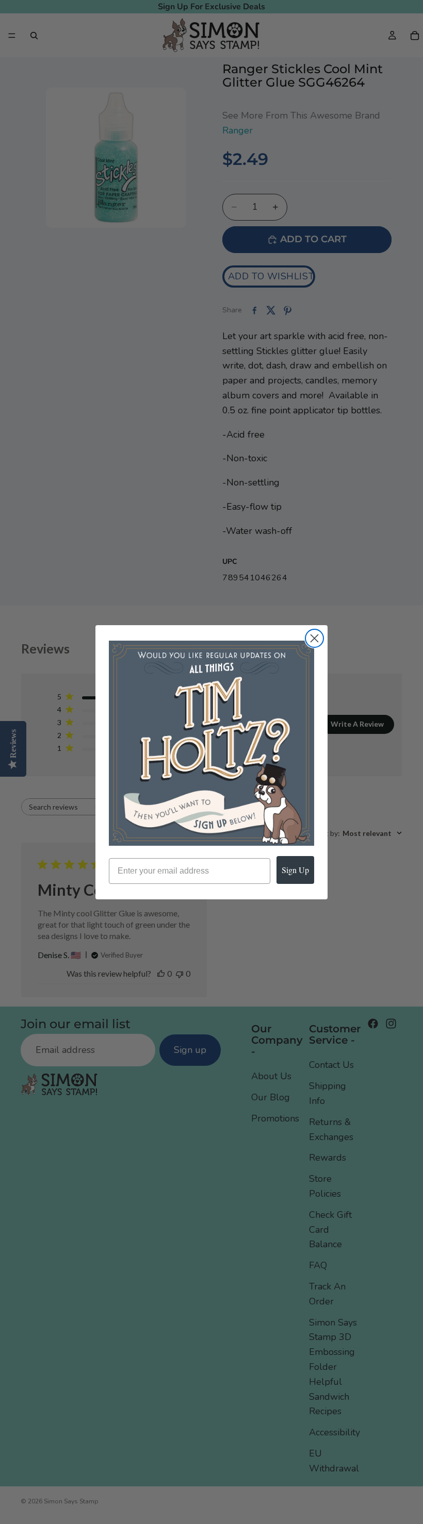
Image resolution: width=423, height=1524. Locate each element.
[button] (211, 743)
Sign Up (295, 869)
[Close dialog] (314, 638)
